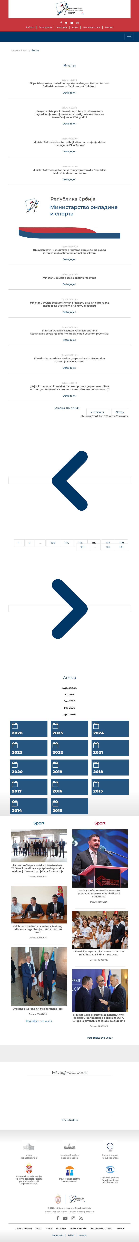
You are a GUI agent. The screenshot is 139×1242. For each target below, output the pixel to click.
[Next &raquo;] (69, 608)
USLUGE (120, 1228)
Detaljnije (69, 92)
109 (121, 543)
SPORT (49, 1228)
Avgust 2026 (69, 687)
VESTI (39, 1228)
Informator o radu (91, 27)
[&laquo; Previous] (69, 480)
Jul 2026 (70, 694)
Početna (30, 27)
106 (80, 543)
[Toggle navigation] (129, 36)
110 (83, 547)
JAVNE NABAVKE (78, 1228)
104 (53, 543)
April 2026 (69, 714)
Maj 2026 (69, 707)
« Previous (98, 412)
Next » (120, 412)
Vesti (25, 50)
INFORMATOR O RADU (101, 1228)
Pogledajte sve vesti (38, 1021)
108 (108, 543)
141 (121, 547)
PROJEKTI (61, 1228)
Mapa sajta (62, 27)
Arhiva (75, 27)
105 (67, 543)
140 (108, 547)
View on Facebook (69, 1120)
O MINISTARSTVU (23, 1228)
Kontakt (109, 27)
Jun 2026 (69, 701)
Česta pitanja (45, 27)
